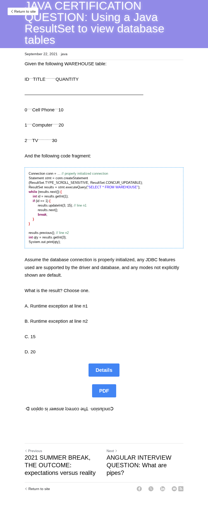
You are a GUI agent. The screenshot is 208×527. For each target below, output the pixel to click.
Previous (35, 451)
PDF (104, 391)
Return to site (25, 11)
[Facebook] (139, 488)
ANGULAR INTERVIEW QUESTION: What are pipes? (139, 465)
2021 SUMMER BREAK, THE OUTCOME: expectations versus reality (60, 465)
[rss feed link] (180, 488)
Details (104, 370)
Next (110, 451)
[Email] (174, 488)
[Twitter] (150, 488)
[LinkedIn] (162, 488)
